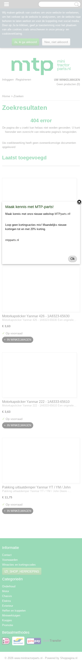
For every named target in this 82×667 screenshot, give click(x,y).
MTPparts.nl (62, 213)
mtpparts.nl (12, 240)
